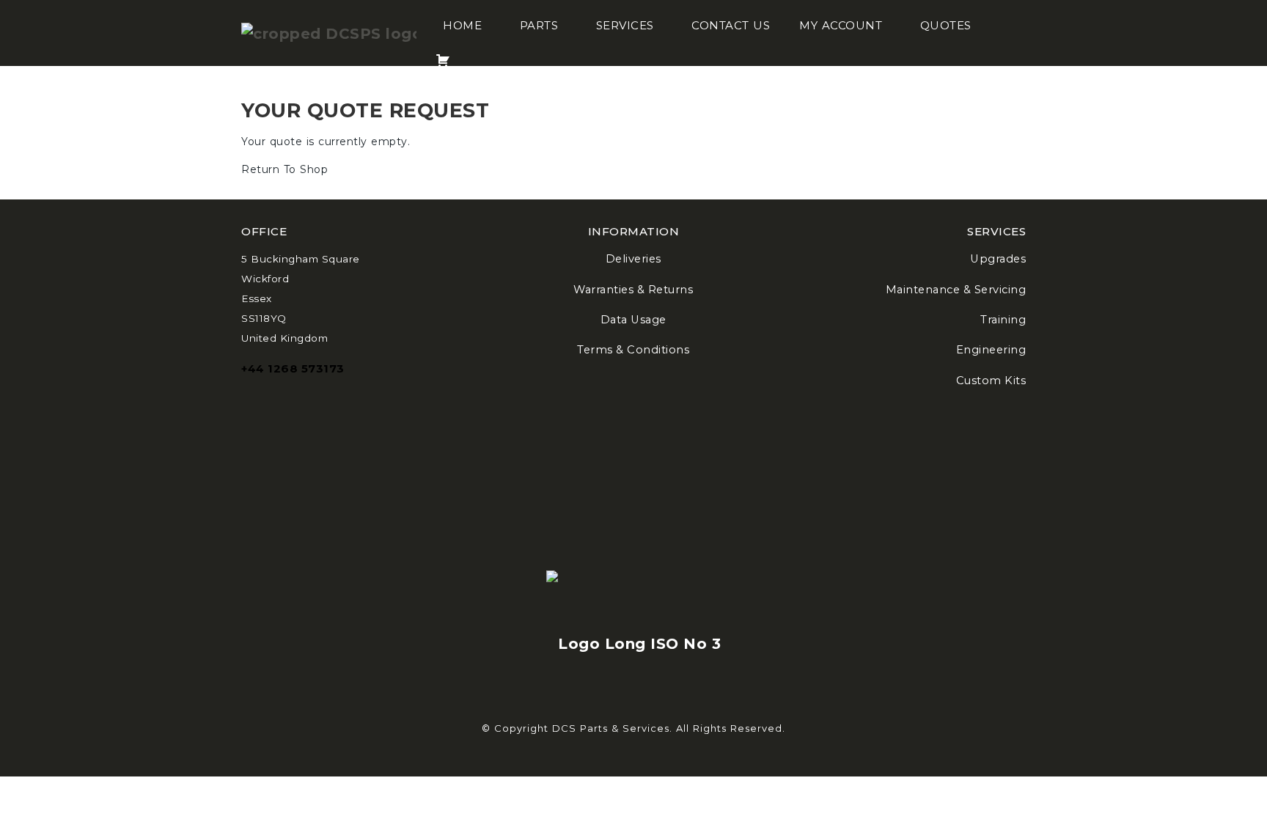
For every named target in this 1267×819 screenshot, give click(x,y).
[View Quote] (443, 51)
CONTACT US (730, 25)
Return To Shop (284, 169)
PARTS (539, 25)
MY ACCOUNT (840, 25)
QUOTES (946, 25)
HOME (462, 25)
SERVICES (625, 25)
